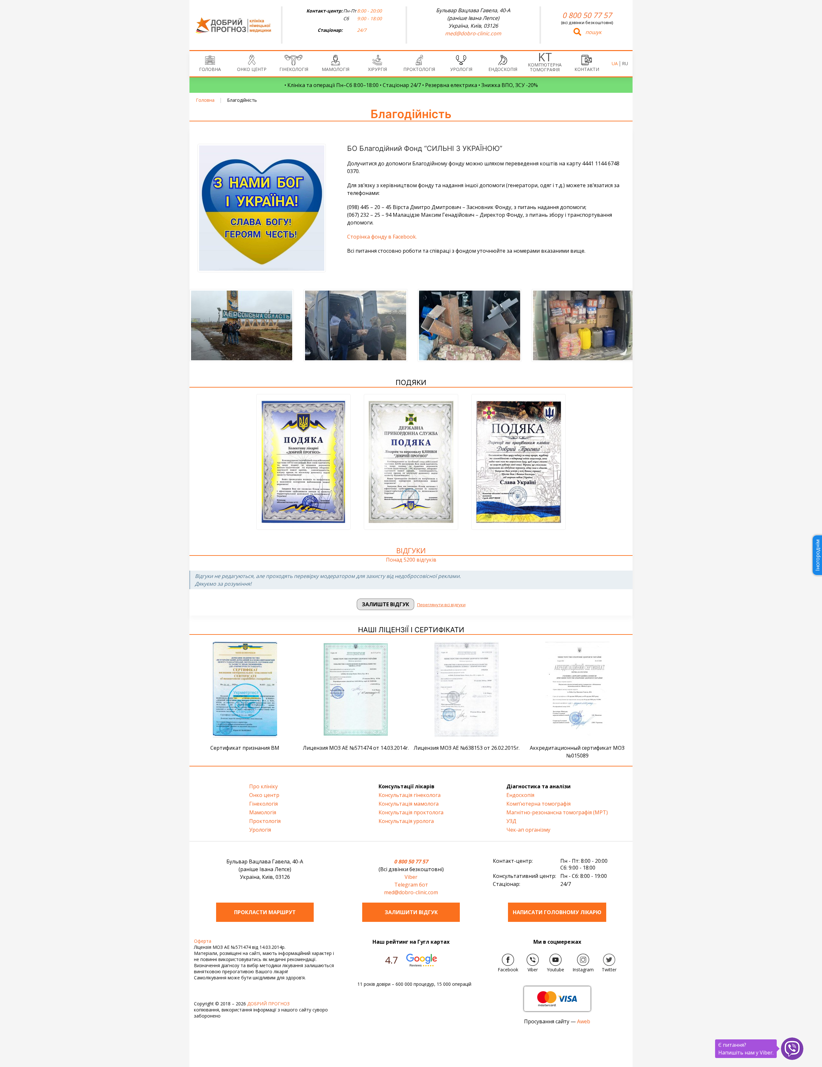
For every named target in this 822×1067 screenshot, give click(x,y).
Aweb (583, 1021)
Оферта (202, 941)
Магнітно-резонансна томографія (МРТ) (557, 812)
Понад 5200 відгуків (411, 559)
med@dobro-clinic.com (473, 33)
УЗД (511, 821)
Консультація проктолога (411, 812)
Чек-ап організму (528, 829)
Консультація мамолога (409, 803)
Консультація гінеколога (410, 795)
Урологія (461, 69)
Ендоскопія (502, 69)
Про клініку (263, 786)
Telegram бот (411, 884)
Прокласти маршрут (265, 912)
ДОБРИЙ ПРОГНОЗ (268, 1004)
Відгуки (411, 550)
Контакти (586, 69)
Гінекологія (293, 69)
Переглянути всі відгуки (441, 605)
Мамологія (335, 69)
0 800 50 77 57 (587, 15)
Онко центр (252, 69)
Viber (411, 876)
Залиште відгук (385, 604)
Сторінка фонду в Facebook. (382, 236)
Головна (210, 69)
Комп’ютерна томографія (545, 67)
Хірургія (377, 69)
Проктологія (419, 69)
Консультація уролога (406, 821)
